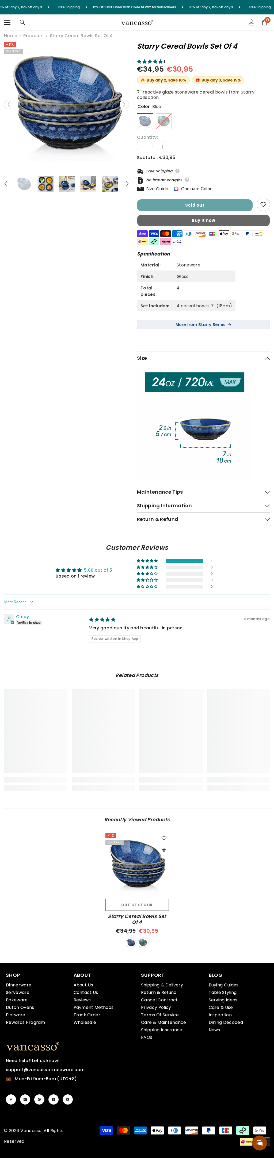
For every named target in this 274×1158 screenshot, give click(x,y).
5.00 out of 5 (98, 570)
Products (33, 35)
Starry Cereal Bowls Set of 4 (137, 919)
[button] (8, 104)
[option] (66, 104)
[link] (35, 780)
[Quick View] (164, 850)
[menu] (7, 22)
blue (131, 943)
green (143, 943)
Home (10, 35)
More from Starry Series (201, 324)
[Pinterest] (39, 1099)
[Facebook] (11, 1099)
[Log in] (251, 22)
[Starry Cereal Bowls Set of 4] (137, 864)
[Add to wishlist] (263, 204)
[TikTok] (53, 1099)
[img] (102, 620)
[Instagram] (25, 1099)
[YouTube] (68, 1099)
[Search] (22, 22)
